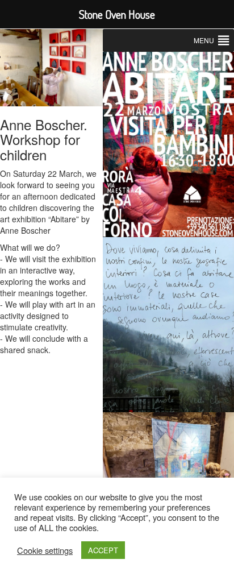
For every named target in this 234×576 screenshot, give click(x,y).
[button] (204, 40)
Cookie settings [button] (45, 550)
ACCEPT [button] (103, 550)
